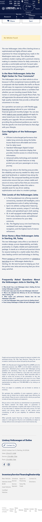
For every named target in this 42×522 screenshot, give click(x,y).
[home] (16, 8)
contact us (11, 259)
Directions (32, 481)
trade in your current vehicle (17, 114)
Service (15, 474)
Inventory (7, 474)
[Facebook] (4, 464)
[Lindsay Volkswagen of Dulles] (8, 8)
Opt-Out (36, 510)
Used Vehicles (6, 487)
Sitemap (21, 510)
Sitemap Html (26, 510)
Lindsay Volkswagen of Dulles (5, 509)
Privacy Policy (12, 510)
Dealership (34, 474)
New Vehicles (6, 478)
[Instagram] (9, 464)
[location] (18, 8)
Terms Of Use (16, 509)
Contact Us (10, 445)
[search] (20, 8)
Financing (24, 474)
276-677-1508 (11, 453)
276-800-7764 (12, 456)
